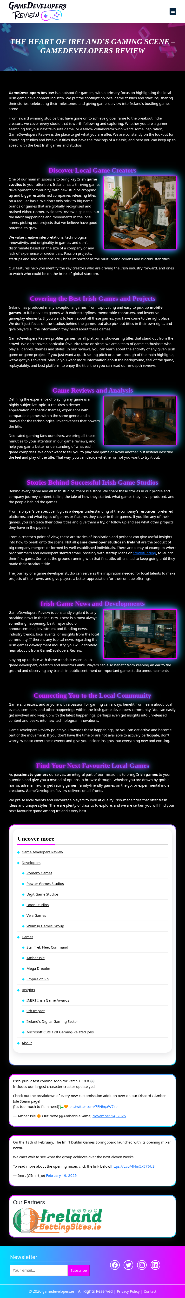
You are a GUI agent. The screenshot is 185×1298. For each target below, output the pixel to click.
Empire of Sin (37, 979)
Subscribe (79, 1270)
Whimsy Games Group (45, 925)
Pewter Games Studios (45, 883)
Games (27, 936)
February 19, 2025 (61, 1175)
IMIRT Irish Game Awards (47, 1000)
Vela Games (36, 915)
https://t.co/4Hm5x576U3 (133, 1166)
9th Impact (35, 1010)
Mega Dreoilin (38, 968)
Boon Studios (37, 904)
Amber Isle (35, 957)
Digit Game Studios (42, 894)
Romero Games (39, 872)
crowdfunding (144, 552)
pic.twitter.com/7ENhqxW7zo (93, 1106)
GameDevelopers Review (42, 852)
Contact (150, 1291)
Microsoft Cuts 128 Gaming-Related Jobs (60, 1032)
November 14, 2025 (109, 1115)
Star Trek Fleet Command (47, 947)
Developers (31, 862)
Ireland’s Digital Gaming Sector (52, 1021)
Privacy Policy (128, 1291)
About (27, 1042)
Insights (28, 989)
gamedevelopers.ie (58, 1291)
